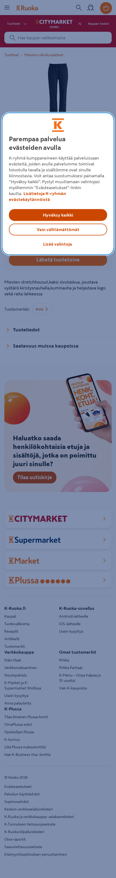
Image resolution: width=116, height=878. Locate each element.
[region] (58, 184)
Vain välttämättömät (58, 229)
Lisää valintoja (57, 244)
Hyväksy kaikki (58, 215)
